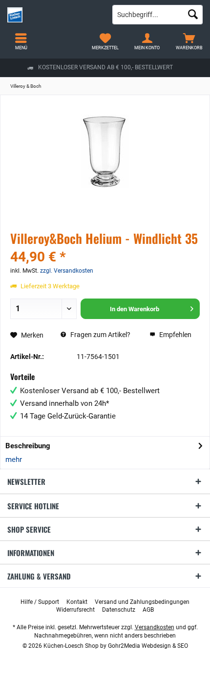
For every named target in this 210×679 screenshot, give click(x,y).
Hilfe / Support (40, 602)
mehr (13, 459)
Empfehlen (174, 335)
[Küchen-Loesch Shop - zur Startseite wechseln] (52, 14)
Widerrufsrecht (75, 609)
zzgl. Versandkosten (66, 270)
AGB (148, 609)
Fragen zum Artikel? (99, 335)
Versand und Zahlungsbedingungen (142, 602)
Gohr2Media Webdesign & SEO (148, 645)
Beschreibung (27, 445)
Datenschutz (118, 609)
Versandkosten (154, 627)
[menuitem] (189, 41)
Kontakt (76, 602)
